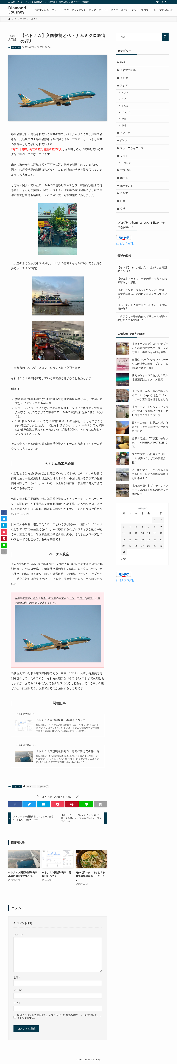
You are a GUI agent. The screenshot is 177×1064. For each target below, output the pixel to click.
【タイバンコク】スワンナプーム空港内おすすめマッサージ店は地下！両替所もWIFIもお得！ (150, 348)
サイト (17, 1003)
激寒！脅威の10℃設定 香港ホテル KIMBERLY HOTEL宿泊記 (150, 442)
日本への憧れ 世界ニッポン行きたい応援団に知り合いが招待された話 (150, 426)
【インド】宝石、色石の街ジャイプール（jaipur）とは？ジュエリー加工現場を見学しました (150, 395)
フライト (125, 155)
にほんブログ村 (125, 243)
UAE (122, 62)
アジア (124, 85)
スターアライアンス (131, 148)
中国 (124, 119)
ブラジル (125, 170)
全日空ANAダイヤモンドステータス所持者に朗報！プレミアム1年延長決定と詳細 (150, 363)
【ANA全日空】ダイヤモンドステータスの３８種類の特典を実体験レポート (150, 489)
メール (17, 990)
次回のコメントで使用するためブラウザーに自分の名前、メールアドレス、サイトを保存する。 (59, 1016)
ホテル (124, 177)
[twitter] (157, 2)
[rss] (162, 2)
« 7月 (123, 558)
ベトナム (16, 47)
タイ (124, 99)
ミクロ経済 (43, 786)
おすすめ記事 (128, 70)
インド (125, 92)
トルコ (125, 105)
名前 (16, 977)
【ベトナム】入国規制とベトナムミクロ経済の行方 (142, 307)
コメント (18, 934)
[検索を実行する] (165, 37)
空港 (122, 208)
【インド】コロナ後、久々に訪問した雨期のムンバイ (142, 269)
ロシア (124, 193)
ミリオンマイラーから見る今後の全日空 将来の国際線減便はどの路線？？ (150, 474)
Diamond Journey (17, 10)
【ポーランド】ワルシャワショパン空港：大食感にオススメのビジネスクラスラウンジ (142, 294)
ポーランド (126, 185)
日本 (122, 201)
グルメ (124, 140)
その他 (124, 77)
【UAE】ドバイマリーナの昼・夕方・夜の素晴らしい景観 (142, 280)
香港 (124, 125)
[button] (15, 804)
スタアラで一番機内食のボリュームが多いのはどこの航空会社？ (142, 318)
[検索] (166, 2)
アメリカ (125, 132)
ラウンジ (126, 163)
